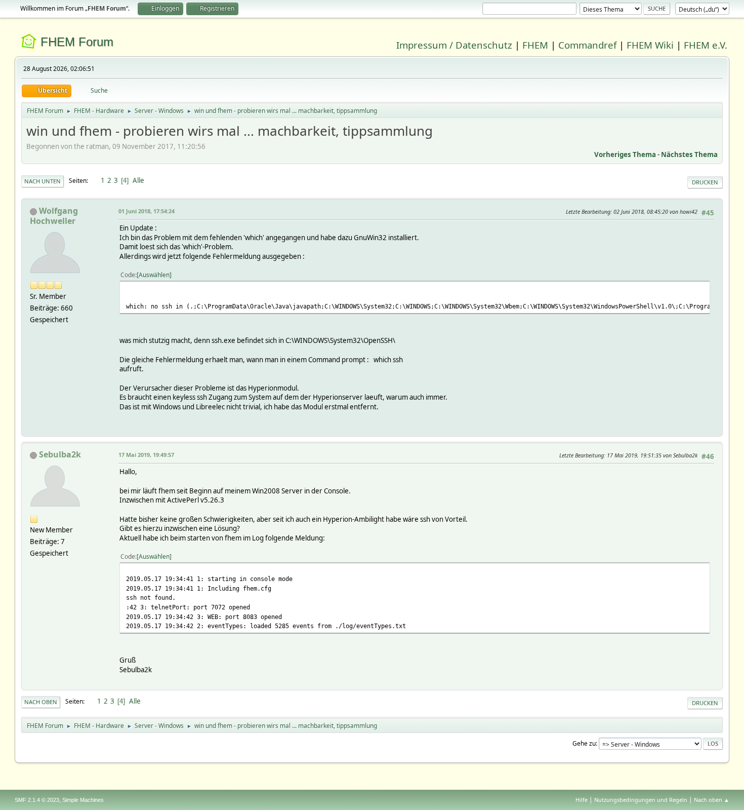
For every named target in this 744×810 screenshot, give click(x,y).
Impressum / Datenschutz (454, 44)
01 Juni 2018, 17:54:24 (146, 211)
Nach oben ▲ (711, 799)
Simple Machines (83, 800)
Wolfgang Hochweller (54, 215)
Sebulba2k (60, 454)
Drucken (705, 182)
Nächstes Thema (689, 154)
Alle (138, 180)
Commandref (587, 44)
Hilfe (581, 799)
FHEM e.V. (705, 44)
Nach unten (42, 181)
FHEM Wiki (650, 44)
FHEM (535, 44)
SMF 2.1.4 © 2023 (37, 800)
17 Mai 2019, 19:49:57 (146, 454)
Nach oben (40, 702)
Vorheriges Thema (625, 154)
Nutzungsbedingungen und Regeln (640, 799)
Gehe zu (584, 743)
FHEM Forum (76, 42)
